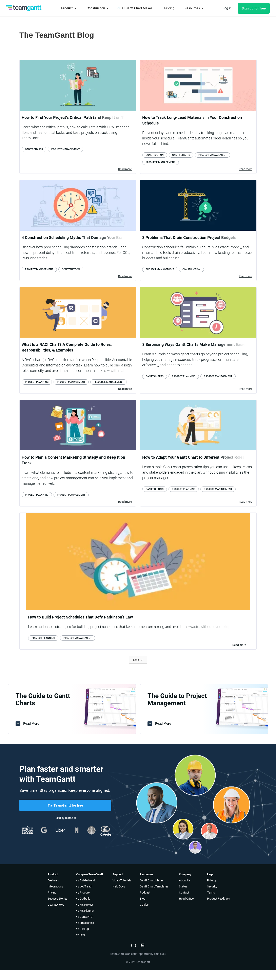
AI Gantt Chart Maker (136, 8)
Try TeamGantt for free (65, 805)
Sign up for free (254, 8)
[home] (25, 8)
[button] (69, 8)
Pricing (169, 8)
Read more (125, 169)
